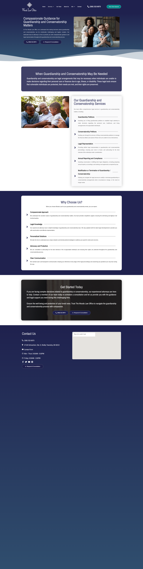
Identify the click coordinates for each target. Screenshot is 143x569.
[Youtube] (29, 362)
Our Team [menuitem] (58, 6)
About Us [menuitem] (66, 6)
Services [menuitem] (50, 6)
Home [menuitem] (43, 6)
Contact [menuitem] (79, 6)
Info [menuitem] (72, 6)
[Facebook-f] (23, 362)
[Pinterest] (32, 362)
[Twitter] (26, 362)
